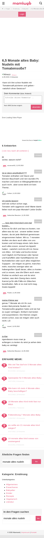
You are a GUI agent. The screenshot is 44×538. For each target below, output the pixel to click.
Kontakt (34, 532)
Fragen (8, 9)
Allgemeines (12, 484)
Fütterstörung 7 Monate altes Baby (24, 415)
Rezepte (10, 496)
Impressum (25, 532)
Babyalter (25, 9)
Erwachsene (12, 487)
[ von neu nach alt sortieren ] (15, 151)
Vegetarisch (11, 499)
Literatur (10, 502)
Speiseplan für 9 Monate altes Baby (25, 378)
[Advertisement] (22, 41)
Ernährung (16, 9)
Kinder (9, 493)
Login (22, 14)
